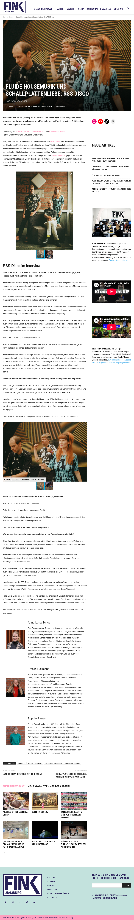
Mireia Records (58, 155)
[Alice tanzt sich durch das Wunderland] (45, 830)
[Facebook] (5, 902)
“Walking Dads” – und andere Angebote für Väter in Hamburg (110, 168)
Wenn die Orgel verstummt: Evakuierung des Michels (111, 190)
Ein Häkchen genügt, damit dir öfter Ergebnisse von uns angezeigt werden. (111, 361)
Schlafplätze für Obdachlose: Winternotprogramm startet (71, 775)
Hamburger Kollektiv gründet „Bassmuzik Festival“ (71, 815)
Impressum (52, 889)
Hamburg (21, 763)
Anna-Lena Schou (16, 107)
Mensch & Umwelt (43, 8)
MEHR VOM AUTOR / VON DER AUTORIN (49, 786)
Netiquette (52, 897)
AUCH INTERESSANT (13, 786)
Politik (80, 8)
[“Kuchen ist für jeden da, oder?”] (16, 801)
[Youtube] (33, 902)
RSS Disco (55, 141)
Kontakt (51, 886)
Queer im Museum (40, 812)
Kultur (70, 8)
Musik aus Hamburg (72, 763)
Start (4, 17)
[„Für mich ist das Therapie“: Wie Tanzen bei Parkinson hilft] (74, 830)
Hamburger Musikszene (54, 763)
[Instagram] (12, 902)
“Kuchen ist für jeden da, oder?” (106, 175)
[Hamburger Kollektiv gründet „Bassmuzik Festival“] (74, 801)
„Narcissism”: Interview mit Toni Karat (22, 774)
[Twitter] (26, 902)
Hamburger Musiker (35, 763)
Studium (51, 882)
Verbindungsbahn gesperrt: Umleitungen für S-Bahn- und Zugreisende (110, 159)
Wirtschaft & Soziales (99, 8)
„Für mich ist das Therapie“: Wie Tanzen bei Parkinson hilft (73, 844)
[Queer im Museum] (45, 801)
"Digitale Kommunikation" (118, 260)
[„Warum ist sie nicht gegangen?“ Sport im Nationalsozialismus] (16, 830)
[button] (128, 9)
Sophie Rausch (46, 107)
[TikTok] (19, 902)
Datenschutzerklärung (58, 893)
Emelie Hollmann (30, 107)
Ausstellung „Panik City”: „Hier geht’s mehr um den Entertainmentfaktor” (111, 182)
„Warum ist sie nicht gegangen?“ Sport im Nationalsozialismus (13, 844)
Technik (59, 8)
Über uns (118, 8)
